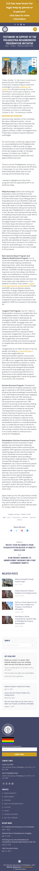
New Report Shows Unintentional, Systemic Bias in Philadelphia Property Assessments (25, 620)
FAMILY (6, 811)
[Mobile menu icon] (35, 29)
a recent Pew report (25, 351)
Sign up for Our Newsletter (12, 746)
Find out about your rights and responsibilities (19, 673)
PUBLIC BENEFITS (10, 793)
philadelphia (25, 517)
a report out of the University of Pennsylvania (18, 284)
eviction (9, 517)
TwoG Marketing (26, 867)
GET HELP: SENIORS (11, 818)
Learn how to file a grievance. (14, 676)
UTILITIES (7, 807)
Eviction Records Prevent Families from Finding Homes (26, 592)
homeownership (16, 517)
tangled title (33, 517)
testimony (19, 519)
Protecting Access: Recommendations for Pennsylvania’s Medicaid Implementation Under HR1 (19, 841)
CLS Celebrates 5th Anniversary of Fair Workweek (18, 827)
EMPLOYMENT (9, 797)
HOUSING (7, 800)
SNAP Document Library (10, 848)
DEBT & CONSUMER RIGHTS (13, 804)
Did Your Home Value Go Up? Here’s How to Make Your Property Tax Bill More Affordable (26, 605)
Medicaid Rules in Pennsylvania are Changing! (16, 833)
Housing (6, 59)
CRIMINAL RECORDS (11, 814)
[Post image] (7, 583)
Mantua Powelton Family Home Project (24, 580)
